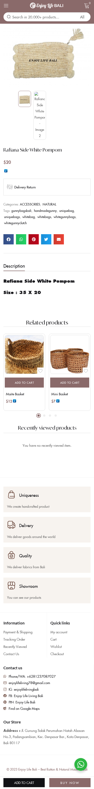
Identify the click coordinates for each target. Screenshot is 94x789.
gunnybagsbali (21, 210)
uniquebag (66, 210)
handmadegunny (45, 210)
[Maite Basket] (24, 354)
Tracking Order (14, 639)
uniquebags (12, 216)
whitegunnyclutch (15, 223)
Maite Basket (15, 393)
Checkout (57, 653)
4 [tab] (56, 415)
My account (58, 631)
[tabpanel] (24, 372)
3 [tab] (50, 415)
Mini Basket (59, 393)
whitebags (44, 216)
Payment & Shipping (17, 631)
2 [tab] (44, 415)
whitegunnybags (65, 216)
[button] (8, 239)
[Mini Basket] (69, 354)
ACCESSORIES (30, 204)
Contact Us (11, 653)
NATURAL (49, 204)
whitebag (28, 216)
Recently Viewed (15, 646)
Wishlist (56, 646)
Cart (53, 639)
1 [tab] (38, 415)
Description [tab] (14, 265)
